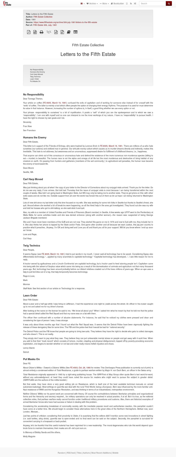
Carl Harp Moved (36, 74)
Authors (86, 452)
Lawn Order (34, 79)
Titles (79, 452)
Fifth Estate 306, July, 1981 (45, 25)
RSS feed (71, 452)
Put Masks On (35, 81)
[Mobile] (127, 3)
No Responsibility (36, 69)
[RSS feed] (131, 3)
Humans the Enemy (37, 72)
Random (61, 452)
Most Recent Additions (101, 452)
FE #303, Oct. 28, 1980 (80, 367)
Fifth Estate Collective (43, 16)
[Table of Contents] (82, 3)
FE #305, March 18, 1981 (54, 102)
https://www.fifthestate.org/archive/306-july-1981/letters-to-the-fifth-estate (65, 22)
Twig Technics (35, 76)
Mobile (115, 452)
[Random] (135, 3)
